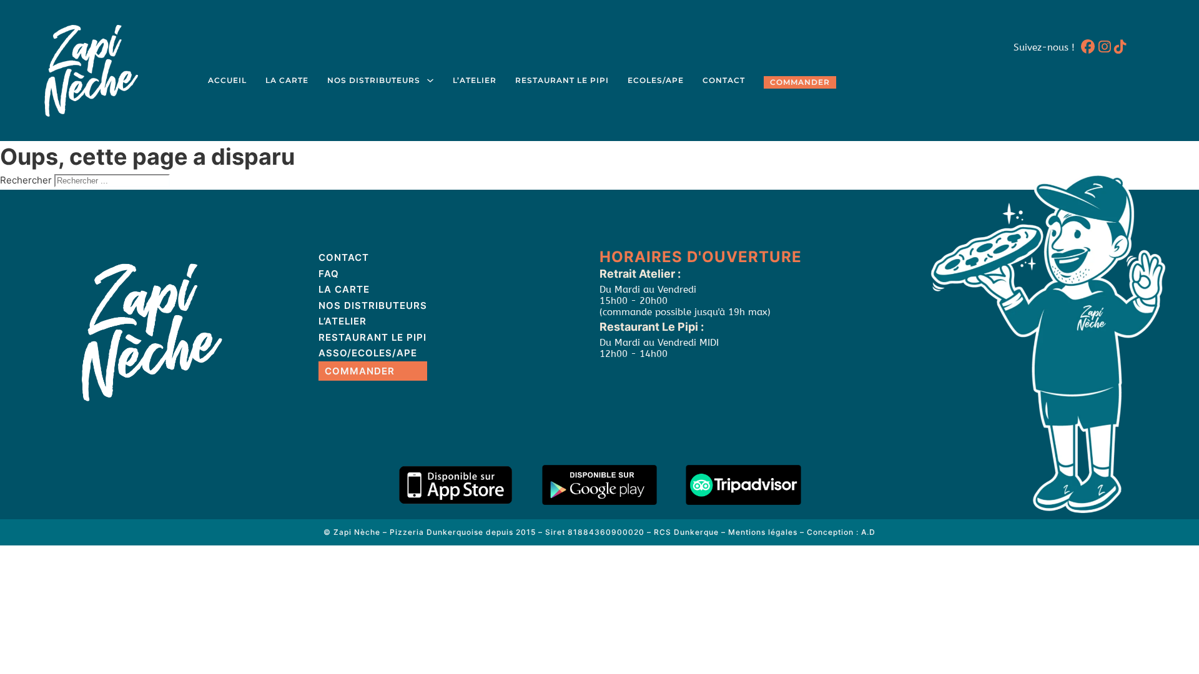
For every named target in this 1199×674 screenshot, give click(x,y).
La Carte (286, 80)
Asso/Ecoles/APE (367, 353)
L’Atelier (474, 80)
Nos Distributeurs (373, 80)
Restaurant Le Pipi (562, 80)
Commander (800, 82)
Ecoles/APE (656, 80)
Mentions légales (762, 532)
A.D (868, 532)
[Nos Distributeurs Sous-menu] (430, 80)
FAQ (328, 274)
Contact (724, 80)
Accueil (227, 80)
